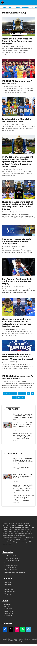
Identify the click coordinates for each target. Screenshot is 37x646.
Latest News (8, 563)
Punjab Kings (8, 589)
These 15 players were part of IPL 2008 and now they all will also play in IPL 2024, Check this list (18, 205)
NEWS (10, 7)
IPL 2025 (17, 7)
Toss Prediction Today (11, 560)
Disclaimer (8, 608)
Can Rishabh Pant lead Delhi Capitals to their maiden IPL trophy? (17, 281)
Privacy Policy (8, 611)
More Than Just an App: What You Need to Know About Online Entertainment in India (23, 425)
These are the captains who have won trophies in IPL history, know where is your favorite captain (16, 322)
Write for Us (8, 615)
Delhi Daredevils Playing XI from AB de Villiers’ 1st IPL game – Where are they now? (17, 356)
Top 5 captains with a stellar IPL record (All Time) (17, 120)
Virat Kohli (7, 582)
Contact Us (8, 606)
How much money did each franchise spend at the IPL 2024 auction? (16, 241)
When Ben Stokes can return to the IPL (23, 468)
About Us (7, 604)
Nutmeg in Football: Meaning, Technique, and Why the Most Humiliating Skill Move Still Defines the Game (23, 436)
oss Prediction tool (11, 567)
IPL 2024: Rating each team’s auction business (17, 377)
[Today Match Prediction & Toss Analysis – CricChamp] (2, 2)
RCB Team (7, 584)
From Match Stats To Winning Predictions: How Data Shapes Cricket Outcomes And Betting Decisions (23, 498)
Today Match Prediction (12, 558)
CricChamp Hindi (10, 556)
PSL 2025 (25, 7)
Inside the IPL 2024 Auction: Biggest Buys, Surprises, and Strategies (17, 41)
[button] (29, 2)
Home (4, 7)
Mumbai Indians (9, 591)
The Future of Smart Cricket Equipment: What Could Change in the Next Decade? (23, 415)
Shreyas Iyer (8, 594)
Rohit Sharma (8, 587)
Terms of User (9, 613)
